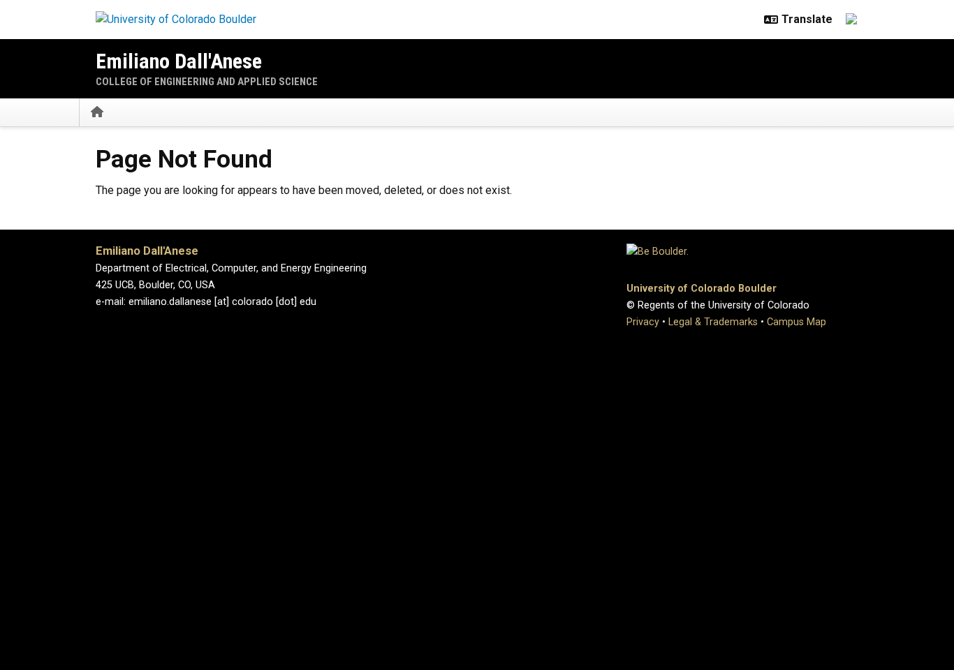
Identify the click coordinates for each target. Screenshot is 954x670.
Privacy (642, 322)
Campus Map (796, 322)
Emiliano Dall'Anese (179, 61)
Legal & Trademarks (713, 322)
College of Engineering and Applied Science (207, 81)
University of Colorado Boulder (701, 289)
